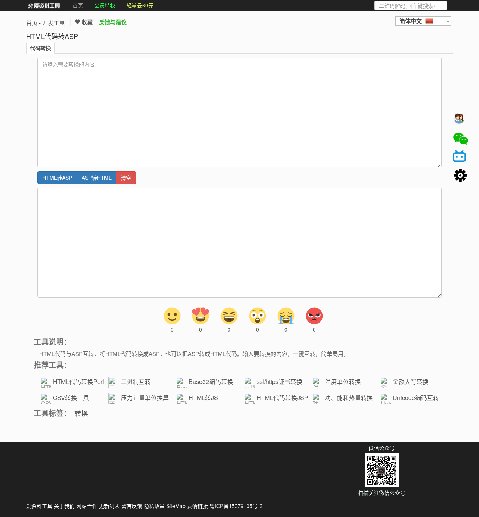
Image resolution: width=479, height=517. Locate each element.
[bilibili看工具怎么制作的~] (460, 157)
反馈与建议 (113, 22)
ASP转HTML (97, 177)
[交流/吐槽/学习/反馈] (460, 120)
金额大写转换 (410, 381)
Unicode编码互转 (416, 397)
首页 (78, 5)
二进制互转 (136, 381)
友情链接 (197, 506)
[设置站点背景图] (460, 176)
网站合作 (86, 506)
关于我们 (64, 506)
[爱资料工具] (44, 5)
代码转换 (40, 48)
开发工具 (53, 23)
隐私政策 (154, 506)
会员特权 (104, 5)
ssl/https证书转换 (279, 381)
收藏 (86, 22)
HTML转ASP (57, 177)
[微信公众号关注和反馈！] (460, 139)
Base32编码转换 (211, 381)
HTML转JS (203, 397)
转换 (81, 413)
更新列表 (109, 506)
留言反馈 (131, 506)
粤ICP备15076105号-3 (236, 506)
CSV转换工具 (71, 397)
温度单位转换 (343, 381)
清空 (126, 177)
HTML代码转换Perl (78, 381)
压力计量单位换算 (145, 397)
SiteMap (176, 506)
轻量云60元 (139, 5)
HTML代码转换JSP (282, 397)
